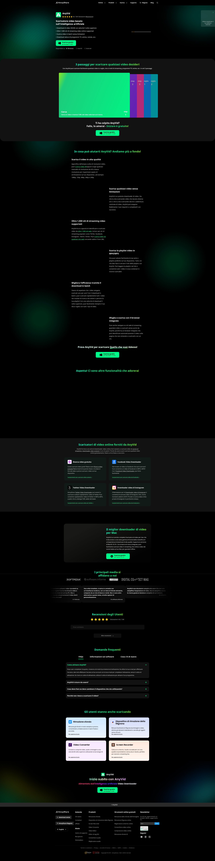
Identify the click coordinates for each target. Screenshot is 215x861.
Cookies (125, 848)
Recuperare (79, 836)
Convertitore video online (122, 827)
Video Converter (81, 745)
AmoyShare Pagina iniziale (62, 812)
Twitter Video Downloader (83, 492)
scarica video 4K (81, 167)
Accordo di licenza (105, 848)
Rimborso (131, 848)
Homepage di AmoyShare (104, 805)
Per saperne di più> (74, 734)
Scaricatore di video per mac (135, 537)
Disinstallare (79, 840)
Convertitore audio (95, 838)
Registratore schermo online (123, 824)
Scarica (122, 3)
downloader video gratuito (90, 451)
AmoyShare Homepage (62, 3)
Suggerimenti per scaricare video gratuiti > (80, 477)
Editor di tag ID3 (94, 834)
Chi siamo (78, 817)
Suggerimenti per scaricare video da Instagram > (126, 503)
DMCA (114, 848)
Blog (152, 3)
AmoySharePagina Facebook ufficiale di (145, 837)
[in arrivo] (141, 837)
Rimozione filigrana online (122, 820)
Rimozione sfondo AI (121, 834)
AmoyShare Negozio (65, 823)
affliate (77, 824)
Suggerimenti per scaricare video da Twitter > (80, 503)
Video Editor (92, 831)
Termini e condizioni (86, 848)
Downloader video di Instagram (135, 492)
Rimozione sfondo (82, 722)
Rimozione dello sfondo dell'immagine (126, 817)
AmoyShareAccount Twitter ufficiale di (149, 837)
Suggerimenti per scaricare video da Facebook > (125, 477)
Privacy (96, 848)
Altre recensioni (106, 636)
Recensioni (89, 17)
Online (100, 3)
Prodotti (111, 3)
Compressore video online (122, 831)
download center (64, 817)
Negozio (145, 3)
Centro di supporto (81, 833)
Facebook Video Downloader (125, 471)
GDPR (119, 848)
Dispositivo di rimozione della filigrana (130, 722)
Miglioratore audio (95, 841)
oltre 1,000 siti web (85, 231)
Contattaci (78, 820)
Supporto (133, 3)
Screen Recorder (124, 745)
